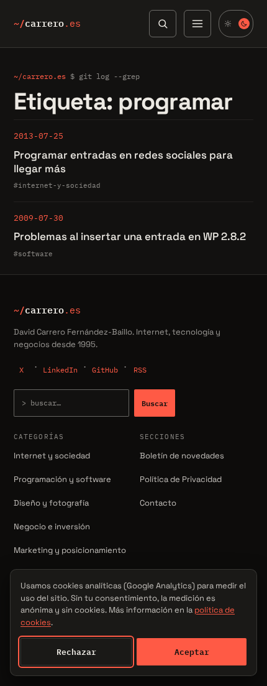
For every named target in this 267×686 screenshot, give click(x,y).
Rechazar (76, 652)
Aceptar (191, 652)
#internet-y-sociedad (57, 185)
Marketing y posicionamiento (70, 550)
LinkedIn (60, 369)
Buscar (155, 403)
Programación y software (62, 479)
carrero (47, 23)
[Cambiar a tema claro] (236, 23)
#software (33, 253)
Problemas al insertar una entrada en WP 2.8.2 (130, 236)
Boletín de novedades (182, 455)
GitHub (105, 369)
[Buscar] (162, 23)
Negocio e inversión (52, 526)
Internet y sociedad (52, 455)
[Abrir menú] (197, 23)
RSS (140, 369)
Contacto (158, 503)
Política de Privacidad (181, 479)
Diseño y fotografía (51, 503)
